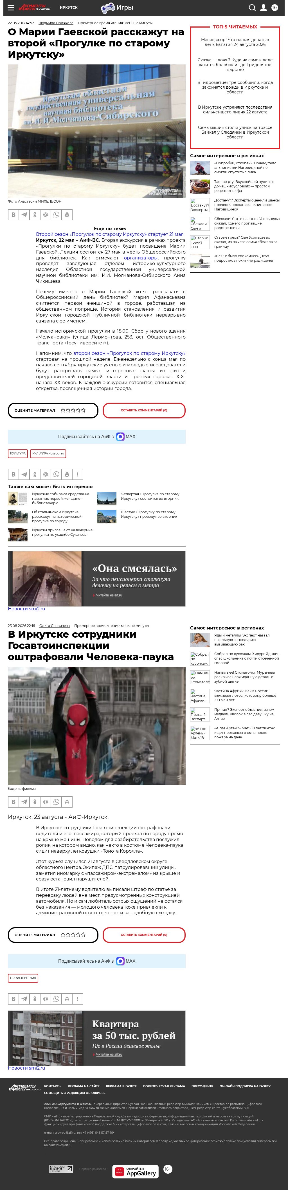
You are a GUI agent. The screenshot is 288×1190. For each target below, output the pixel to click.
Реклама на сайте (84, 1086)
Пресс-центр (202, 1086)
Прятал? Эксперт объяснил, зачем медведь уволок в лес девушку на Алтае (244, 714)
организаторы (141, 258)
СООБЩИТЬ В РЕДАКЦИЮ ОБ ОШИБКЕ (74, 1093)
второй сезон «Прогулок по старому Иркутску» (129, 353)
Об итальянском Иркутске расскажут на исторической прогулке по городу (57, 516)
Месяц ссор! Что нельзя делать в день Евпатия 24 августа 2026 (235, 42)
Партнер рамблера (92, 1169)
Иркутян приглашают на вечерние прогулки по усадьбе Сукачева (62, 532)
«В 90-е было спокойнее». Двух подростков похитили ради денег (244, 258)
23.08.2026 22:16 (21, 626)
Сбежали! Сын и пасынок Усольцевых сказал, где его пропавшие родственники (247, 223)
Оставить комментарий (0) (144, 410)
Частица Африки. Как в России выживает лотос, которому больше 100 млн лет (245, 695)
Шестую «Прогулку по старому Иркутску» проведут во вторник (149, 514)
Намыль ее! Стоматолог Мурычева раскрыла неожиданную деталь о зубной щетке (244, 676)
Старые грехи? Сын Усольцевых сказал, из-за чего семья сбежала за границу (245, 241)
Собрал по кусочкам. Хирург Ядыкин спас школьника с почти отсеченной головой (247, 658)
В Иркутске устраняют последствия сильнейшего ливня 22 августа (235, 110)
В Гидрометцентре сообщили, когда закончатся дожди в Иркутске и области (235, 87)
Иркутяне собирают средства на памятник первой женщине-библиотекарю (60, 498)
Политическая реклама (164, 1086)
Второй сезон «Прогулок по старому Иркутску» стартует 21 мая (110, 234)
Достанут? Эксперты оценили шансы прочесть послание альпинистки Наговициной (247, 204)
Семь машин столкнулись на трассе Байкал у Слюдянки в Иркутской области (235, 132)
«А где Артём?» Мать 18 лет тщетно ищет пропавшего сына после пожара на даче (244, 732)
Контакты (52, 1086)
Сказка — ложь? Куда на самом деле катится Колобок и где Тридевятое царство (235, 65)
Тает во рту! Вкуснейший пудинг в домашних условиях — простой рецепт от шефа (244, 186)
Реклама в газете (121, 1086)
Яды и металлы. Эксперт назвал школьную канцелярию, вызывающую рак (242, 639)
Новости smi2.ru (26, 608)
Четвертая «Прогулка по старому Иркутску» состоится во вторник (150, 496)
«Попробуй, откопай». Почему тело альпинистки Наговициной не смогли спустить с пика (245, 167)
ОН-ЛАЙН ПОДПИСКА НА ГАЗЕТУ (245, 1086)
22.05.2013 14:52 (21, 23)
